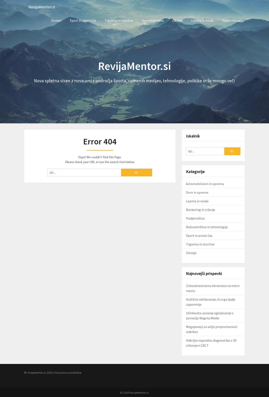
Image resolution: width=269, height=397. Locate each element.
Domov (56, 20)
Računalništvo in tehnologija (207, 227)
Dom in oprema (152, 20)
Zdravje (177, 20)
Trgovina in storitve (119, 20)
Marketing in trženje (200, 210)
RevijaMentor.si (41, 6)
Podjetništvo (231, 20)
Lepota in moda (202, 20)
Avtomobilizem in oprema (205, 184)
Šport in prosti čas (83, 20)
